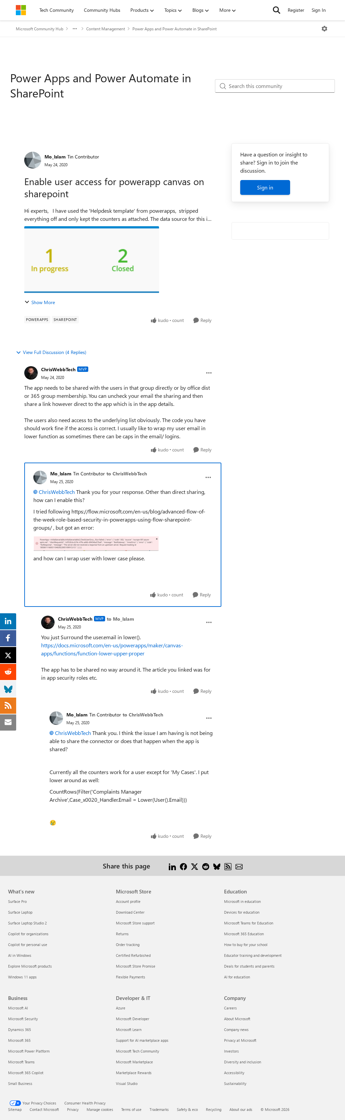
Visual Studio (126, 1083)
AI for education (237, 976)
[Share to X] (194, 865)
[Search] (277, 10)
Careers (230, 1007)
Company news (236, 1029)
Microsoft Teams (21, 1061)
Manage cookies (100, 1109)
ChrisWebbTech (58, 369)
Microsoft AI (18, 1007)
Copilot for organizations (28, 933)
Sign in (265, 187)
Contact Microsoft (44, 1109)
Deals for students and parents (249, 966)
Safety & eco (187, 1109)
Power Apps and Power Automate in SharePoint (174, 28)
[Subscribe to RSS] (227, 865)
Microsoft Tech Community (137, 1051)
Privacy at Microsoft (240, 1040)
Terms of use (131, 1109)
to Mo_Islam (120, 619)
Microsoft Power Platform (29, 1051)
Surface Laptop (20, 912)
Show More (43, 302)
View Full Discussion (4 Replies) (54, 352)
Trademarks (159, 1109)
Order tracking (127, 944)
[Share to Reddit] (205, 865)
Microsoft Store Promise (135, 966)
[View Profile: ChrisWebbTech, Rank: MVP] (31, 373)
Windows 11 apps (22, 976)
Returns (122, 933)
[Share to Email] (239, 865)
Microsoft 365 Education (244, 933)
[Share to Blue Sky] (216, 865)
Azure (120, 1007)
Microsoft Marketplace (134, 1061)
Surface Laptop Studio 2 (27, 922)
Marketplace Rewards (134, 1072)
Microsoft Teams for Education (248, 922)
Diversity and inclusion (242, 1061)
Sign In (319, 10)
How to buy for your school (246, 944)
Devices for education (241, 912)
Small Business (20, 1083)
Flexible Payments (130, 976)
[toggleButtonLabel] (324, 28)
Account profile (128, 901)
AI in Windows (19, 955)
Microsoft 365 (19, 1040)
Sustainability (235, 1083)
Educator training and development (253, 955)
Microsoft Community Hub (39, 28)
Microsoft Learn (129, 1029)
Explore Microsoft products (30, 966)
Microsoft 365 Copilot (25, 1072)
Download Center (130, 912)
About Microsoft (237, 1018)
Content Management (105, 28)
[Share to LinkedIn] (172, 865)
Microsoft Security (23, 1018)
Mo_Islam (55, 156)
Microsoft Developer (132, 1018)
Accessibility (234, 1072)
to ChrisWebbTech (126, 473)
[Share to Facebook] (183, 865)
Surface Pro (17, 901)
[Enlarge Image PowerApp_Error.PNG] (96, 543)
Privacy (73, 1109)
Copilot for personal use (27, 944)
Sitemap (15, 1109)
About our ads (240, 1109)
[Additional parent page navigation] (75, 28)
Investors (231, 1051)
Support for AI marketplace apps (142, 1040)
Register (296, 10)
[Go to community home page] (21, 10)
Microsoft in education (242, 901)
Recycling (213, 1109)
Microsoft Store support (135, 922)
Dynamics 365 (19, 1029)
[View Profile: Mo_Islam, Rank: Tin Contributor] (32, 160)
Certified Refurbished (133, 955)
